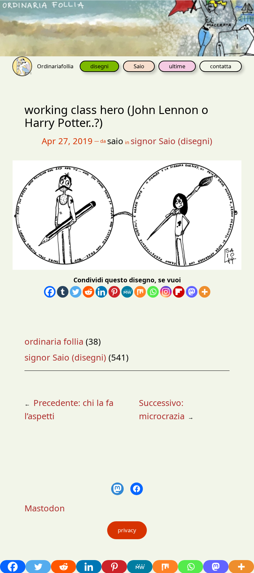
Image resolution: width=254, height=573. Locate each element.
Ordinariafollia (55, 66)
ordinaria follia (53, 341)
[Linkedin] (101, 292)
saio (115, 141)
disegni (99, 66)
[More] (204, 292)
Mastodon (44, 508)
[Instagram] (166, 292)
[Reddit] (88, 292)
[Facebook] (50, 292)
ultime (177, 66)
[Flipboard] (179, 292)
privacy (127, 530)
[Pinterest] (114, 292)
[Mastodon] (191, 292)
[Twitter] (75, 292)
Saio (139, 66)
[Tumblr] (62, 292)
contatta (220, 66)
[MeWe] (127, 292)
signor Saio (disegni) (171, 141)
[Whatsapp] (153, 292)
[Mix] (140, 292)
